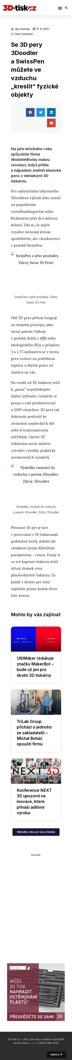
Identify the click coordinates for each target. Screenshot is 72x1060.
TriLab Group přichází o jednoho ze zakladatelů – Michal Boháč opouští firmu (34, 733)
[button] (60, 8)
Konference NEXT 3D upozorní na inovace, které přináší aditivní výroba (34, 801)
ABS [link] (43, 338)
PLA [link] (37, 344)
